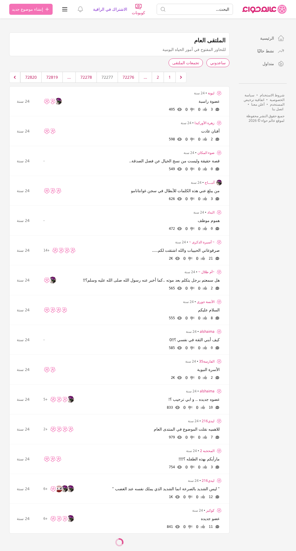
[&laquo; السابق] (180, 77)
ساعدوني (218, 62)
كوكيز (210, 510)
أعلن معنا (257, 104)
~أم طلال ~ (206, 272)
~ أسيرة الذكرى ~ (201, 242)
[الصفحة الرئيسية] (264, 9)
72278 (86, 77)
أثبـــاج (209, 182)
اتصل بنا (277, 108)
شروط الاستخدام (272, 95)
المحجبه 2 (207, 451)
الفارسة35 (206, 361)
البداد (210, 212)
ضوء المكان (205, 152)
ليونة (211, 93)
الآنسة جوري (205, 302)
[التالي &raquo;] (14, 77)
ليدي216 (208, 421)
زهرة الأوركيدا (204, 123)
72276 (128, 77)
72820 (31, 77)
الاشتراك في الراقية (110, 9)
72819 (52, 77)
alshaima (207, 331)
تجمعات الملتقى (185, 62)
